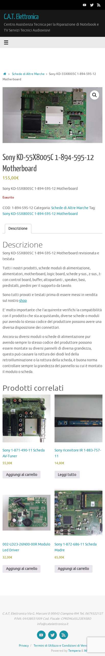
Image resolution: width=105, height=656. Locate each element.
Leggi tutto (67, 475)
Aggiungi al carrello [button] (21, 475)
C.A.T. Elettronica (21, 17)
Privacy (24, 646)
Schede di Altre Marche (28, 74)
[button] (94, 95)
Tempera (74, 651)
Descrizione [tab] (18, 228)
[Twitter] (91, 4)
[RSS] (98, 4)
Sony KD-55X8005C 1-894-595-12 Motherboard (40, 214)
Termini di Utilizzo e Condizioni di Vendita (62, 646)
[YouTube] (84, 4)
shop (23, 301)
